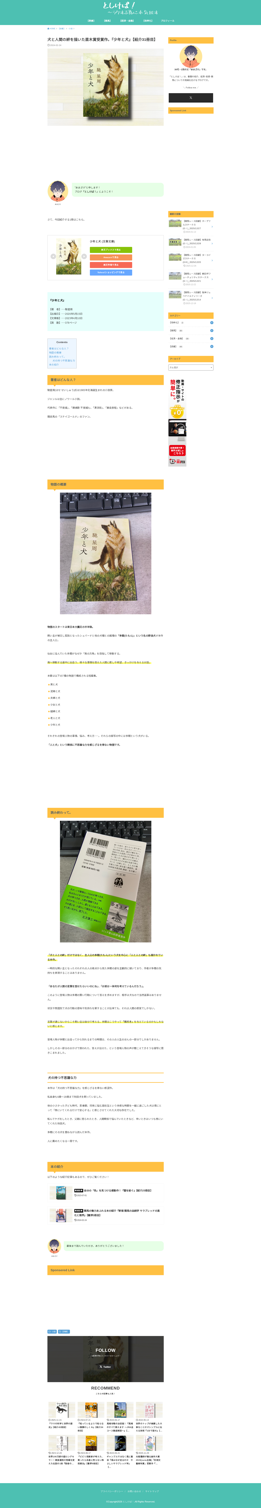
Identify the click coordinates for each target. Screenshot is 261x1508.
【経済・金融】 (127, 21)
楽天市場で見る (111, 265)
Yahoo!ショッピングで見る (111, 272)
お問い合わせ (134, 1491)
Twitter (107, 1367)
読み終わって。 (57, 356)
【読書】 (91, 21)
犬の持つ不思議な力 (64, 360)
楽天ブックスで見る (111, 250)
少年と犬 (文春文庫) (102, 241)
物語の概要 (55, 352)
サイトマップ (152, 1491)
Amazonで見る (111, 257)
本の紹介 (54, 364)
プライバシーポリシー (112, 1491)
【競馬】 (107, 21)
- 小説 (53, 1332)
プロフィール (167, 21)
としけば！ (128, 1501)
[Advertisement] (105, 149)
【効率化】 (148, 21)
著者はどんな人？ (59, 348)
